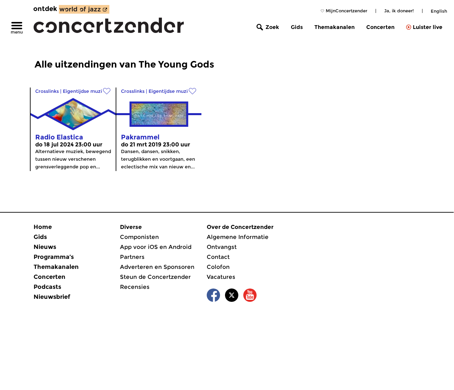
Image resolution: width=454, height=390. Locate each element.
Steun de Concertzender (155, 277)
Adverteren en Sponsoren (157, 267)
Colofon (218, 267)
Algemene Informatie (238, 237)
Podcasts (47, 287)
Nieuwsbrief (52, 296)
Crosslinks (47, 91)
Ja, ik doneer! (399, 10)
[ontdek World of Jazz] (84, 9)
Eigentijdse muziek (85, 91)
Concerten (380, 27)
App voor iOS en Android (155, 247)
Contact (218, 257)
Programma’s (54, 257)
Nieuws (45, 247)
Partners (132, 257)
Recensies (135, 287)
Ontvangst (222, 247)
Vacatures (221, 277)
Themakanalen (334, 27)
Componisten (139, 237)
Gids (297, 27)
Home (43, 227)
